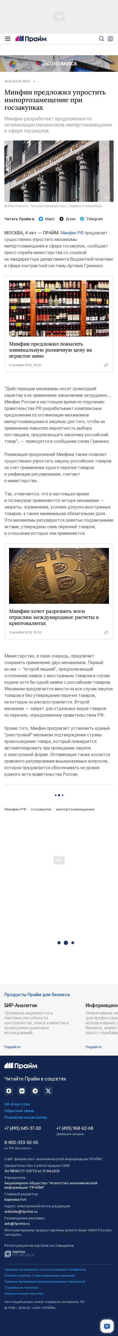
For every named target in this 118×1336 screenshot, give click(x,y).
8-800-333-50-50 (21, 1145)
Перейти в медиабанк (85, 206)
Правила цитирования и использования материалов (45, 1269)
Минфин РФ (72, 232)
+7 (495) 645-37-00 (22, 1128)
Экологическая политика (23, 1293)
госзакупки (41, 809)
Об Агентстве (17, 1104)
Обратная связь (19, 1110)
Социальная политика (21, 1287)
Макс (50, 219)
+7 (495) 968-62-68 (74, 1131)
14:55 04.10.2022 (17, 81)
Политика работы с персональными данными (39, 1275)
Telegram (94, 219)
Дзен (70, 219)
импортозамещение (75, 809)
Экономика (59, 63)
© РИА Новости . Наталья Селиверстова (35, 206)
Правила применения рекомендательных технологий (44, 1281)
